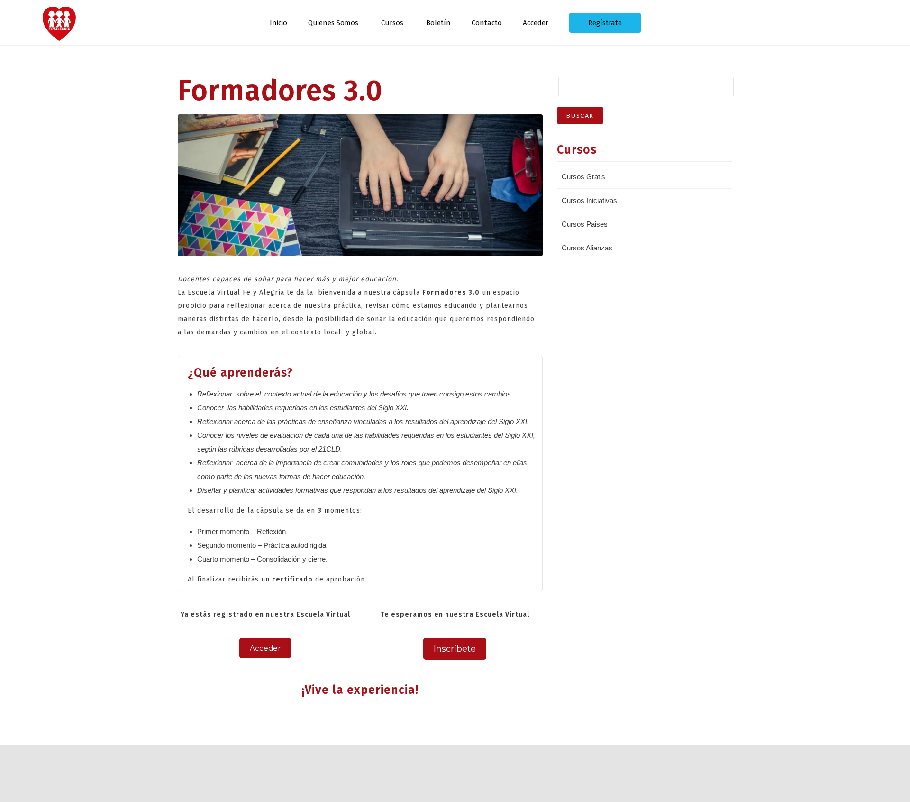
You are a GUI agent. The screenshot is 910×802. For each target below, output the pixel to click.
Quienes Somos (333, 22)
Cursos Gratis (583, 177)
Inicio (278, 22)
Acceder (535, 22)
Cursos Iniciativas (589, 200)
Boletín (438, 22)
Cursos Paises (585, 224)
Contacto (487, 22)
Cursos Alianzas (587, 248)
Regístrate (605, 22)
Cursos (392, 22)
